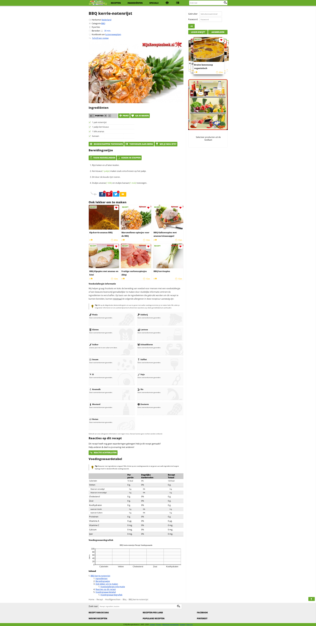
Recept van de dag (99, 612)
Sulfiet (143, 359)
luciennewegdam (113, 34)
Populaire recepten (153, 618)
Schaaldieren (146, 344)
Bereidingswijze (103, 581)
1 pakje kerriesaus (100, 127)
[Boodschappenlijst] (167, 3)
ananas (105, 183)
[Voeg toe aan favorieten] (116, 207)
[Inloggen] (191, 26)
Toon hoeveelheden (104, 157)
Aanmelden (217, 32)
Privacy (158, 624)
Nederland (106, 19)
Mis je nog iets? (167, 144)
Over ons (190, 624)
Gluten (95, 329)
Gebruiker (193, 13)
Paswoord (193, 19)
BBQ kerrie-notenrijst (100, 575)
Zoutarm (144, 404)
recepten (116, 3)
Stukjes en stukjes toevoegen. (119, 183)
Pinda (95, 314)
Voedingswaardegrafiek (111, 594)
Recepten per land (153, 612)
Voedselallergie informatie (112, 586)
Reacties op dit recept (106, 589)
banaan (95, 136)
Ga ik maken (142, 115)
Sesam (95, 359)
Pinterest (202, 618)
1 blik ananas (98, 131)
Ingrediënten (102, 578)
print (126, 115)
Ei (93, 374)
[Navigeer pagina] (311, 599)
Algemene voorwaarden (170, 624)
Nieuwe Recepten (98, 618)
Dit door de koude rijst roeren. (106, 177)
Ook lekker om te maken (107, 584)
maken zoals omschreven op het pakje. (119, 171)
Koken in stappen (131, 157)
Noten (95, 419)
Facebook (202, 612)
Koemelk (96, 389)
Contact (152, 624)
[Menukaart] (177, 3)
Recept (100, 599)
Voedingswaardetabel (106, 592)
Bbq (124, 599)
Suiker (95, 344)
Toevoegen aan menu (141, 144)
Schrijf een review (100, 38)
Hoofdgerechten (112, 599)
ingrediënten (135, 3)
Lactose (144, 329)
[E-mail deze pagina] (123, 194)
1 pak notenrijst (99, 122)
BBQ (103, 23)
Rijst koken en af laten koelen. (105, 165)
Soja (142, 374)
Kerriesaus (101, 171)
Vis (141, 389)
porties (96, 27)
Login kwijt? (198, 32)
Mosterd (96, 404)
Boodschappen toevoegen (108, 144)
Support (182, 624)
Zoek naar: (93, 606)
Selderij (144, 314)
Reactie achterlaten (105, 452)
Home (91, 599)
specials (153, 3)
